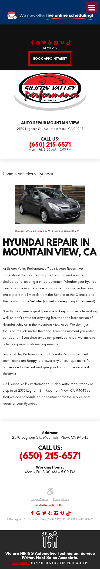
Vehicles (25, 173)
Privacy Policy (61, 499)
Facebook (32, 42)
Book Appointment (50, 58)
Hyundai (45, 173)
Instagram (55, 42)
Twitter (44, 42)
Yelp (49, 42)
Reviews (50, 48)
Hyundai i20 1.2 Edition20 (29, 231)
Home (8, 173)
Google (38, 42)
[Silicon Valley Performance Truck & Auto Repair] (50, 88)
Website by (50, 505)
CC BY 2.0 (73, 231)
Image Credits (39, 499)
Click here (21, 563)
